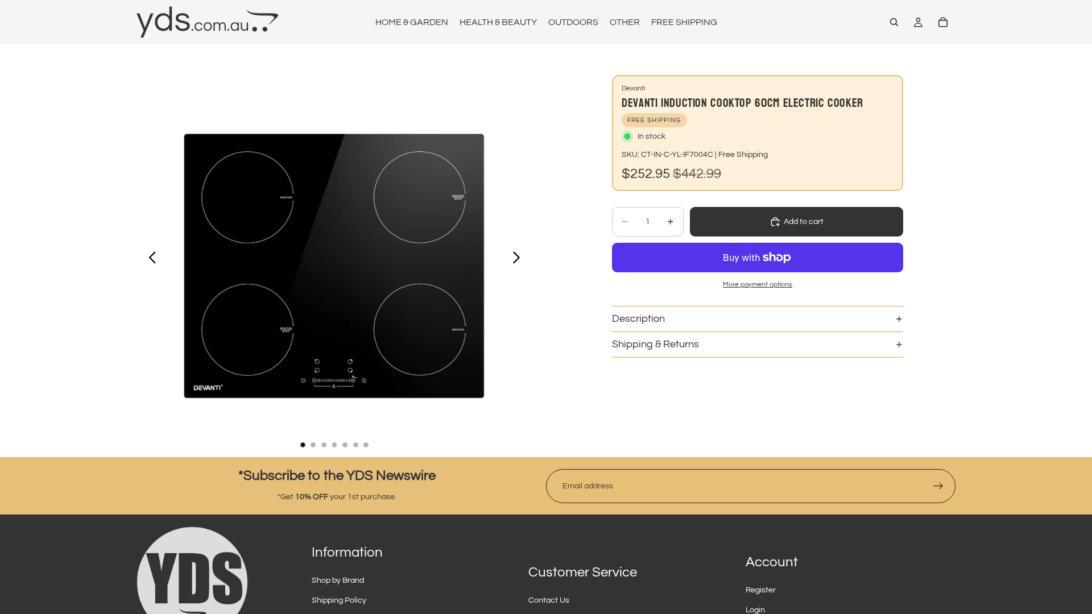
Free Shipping (743, 155)
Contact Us (548, 600)
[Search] (894, 22)
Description (638, 318)
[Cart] (943, 22)
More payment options (757, 284)
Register (761, 590)
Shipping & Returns (655, 344)
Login (755, 610)
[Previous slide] (149, 259)
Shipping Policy (339, 600)
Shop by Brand (338, 580)
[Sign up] (938, 486)
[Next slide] (519, 259)
